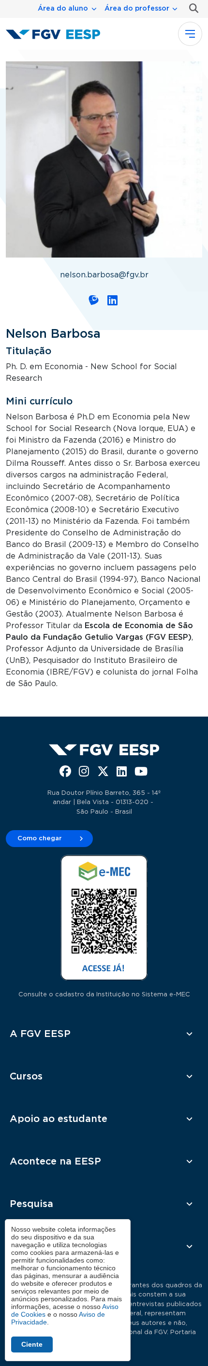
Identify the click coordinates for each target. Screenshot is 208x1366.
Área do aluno (63, 8)
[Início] (57, 34)
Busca (191, 8)
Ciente (32, 1344)
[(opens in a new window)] (95, 302)
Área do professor (136, 8)
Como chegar (39, 838)
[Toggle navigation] (190, 34)
